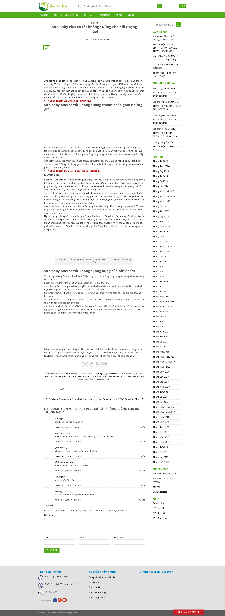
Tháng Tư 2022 (160, 281)
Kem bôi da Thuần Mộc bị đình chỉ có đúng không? (165, 58)
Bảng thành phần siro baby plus (57, 376)
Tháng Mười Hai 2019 (163, 407)
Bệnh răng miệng (97, 597)
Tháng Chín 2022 (161, 256)
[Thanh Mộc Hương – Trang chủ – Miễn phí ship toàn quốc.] (55, 6)
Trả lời (142, 427)
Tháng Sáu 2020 (161, 381)
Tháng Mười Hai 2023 (163, 191)
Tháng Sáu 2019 (161, 437)
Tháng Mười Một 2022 (164, 246)
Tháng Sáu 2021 (161, 326)
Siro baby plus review (101, 379)
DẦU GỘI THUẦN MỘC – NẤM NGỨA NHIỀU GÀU (166, 146)
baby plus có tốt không (89, 373)
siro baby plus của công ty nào (124, 376)
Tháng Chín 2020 (161, 371)
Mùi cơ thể (94, 582)
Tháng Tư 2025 (160, 161)
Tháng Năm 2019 (161, 442)
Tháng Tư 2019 (160, 447)
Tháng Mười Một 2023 (164, 196)
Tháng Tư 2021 (160, 336)
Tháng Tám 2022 (161, 261)
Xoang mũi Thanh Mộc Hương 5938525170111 (164, 38)
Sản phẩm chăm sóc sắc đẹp (102, 577)
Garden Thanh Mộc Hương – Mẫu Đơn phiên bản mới (165, 92)
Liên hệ (131, 15)
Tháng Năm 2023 (161, 226)
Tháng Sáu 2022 (161, 271)
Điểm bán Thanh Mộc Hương (163, 480)
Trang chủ (44, 15)
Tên (46, 537)
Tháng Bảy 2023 (161, 216)
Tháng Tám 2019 (161, 427)
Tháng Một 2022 (161, 296)
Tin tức (119, 15)
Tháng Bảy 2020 (161, 376)
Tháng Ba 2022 (160, 286)
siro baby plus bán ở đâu (80, 376)
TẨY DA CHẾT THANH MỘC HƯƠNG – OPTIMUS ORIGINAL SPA (165, 132)
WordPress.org (160, 518)
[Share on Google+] (101, 364)
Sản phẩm (88, 15)
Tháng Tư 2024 (160, 176)
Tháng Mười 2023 (161, 201)
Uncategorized (160, 491)
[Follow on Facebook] (55, 600)
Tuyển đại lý (105, 15)
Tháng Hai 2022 (160, 291)
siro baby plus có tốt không (101, 376)
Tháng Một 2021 (161, 351)
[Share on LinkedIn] (106, 364)
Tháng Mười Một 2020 (164, 361)
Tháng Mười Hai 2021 (163, 301)
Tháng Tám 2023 (161, 211)
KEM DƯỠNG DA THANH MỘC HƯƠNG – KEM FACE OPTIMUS (167, 105)
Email (82, 537)
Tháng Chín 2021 (161, 316)
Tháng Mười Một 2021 (164, 306)
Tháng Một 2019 (161, 462)
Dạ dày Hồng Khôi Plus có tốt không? (165, 66)
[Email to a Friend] (92, 364)
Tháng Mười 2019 (161, 417)
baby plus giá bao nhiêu (107, 373)
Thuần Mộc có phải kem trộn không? (164, 74)
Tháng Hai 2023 (160, 241)
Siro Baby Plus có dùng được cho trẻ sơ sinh (70, 399)
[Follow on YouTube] (64, 600)
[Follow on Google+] (60, 600)
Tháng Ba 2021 (160, 341)
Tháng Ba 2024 (160, 181)
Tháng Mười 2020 (161, 366)
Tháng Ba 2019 (160, 452)
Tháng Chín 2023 (161, 206)
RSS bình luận (159, 513)
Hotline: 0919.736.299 (188, 612)
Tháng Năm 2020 (161, 386)
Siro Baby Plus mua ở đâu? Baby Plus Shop (119, 399)
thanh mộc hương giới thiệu (66, 15)
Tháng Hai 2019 (160, 457)
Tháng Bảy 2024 (161, 171)
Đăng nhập (158, 503)
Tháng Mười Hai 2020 (163, 356)
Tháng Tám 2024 (161, 166)
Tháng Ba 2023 (160, 236)
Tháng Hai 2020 (160, 401)
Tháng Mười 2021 (161, 311)
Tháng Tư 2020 (160, 391)
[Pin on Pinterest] (97, 364)
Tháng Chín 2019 (161, 421)
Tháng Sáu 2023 (161, 221)
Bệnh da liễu (95, 587)
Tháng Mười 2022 (161, 251)
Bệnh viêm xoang (97, 592)
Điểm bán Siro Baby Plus (165, 473)
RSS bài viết (158, 508)
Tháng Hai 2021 (160, 346)
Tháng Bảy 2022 (161, 266)
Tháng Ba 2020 (160, 396)
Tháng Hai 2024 (160, 186)
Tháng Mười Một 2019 (164, 411)
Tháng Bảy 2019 (161, 432)
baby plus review (124, 373)
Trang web (119, 537)
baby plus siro (137, 373)
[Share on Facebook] (83, 364)
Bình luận (48, 515)
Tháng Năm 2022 (161, 276)
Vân (108, 39)
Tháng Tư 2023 (160, 231)
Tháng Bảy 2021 (161, 321)
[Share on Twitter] (87, 364)
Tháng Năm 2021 (161, 331)
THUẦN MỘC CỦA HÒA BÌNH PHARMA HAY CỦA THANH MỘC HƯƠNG (165, 47)
